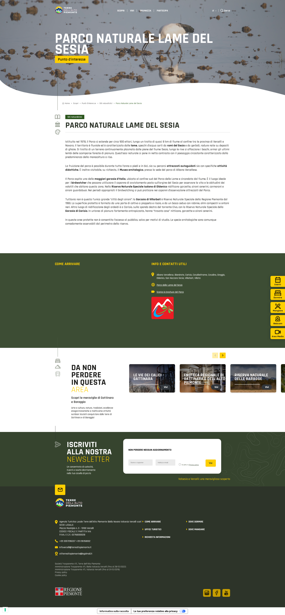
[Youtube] (226, 593)
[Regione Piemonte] (69, 592)
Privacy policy (194, 465)
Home (67, 103)
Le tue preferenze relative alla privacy (156, 611)
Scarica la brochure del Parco (170, 292)
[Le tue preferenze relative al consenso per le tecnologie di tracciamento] (5, 610)
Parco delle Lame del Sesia (169, 285)
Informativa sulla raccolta (114, 611)
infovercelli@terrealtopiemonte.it (75, 547)
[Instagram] (207, 593)
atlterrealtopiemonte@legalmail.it (75, 553)
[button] (223, 355)
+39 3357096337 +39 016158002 (74, 541)
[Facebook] (216, 593)
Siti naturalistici (105, 103)
